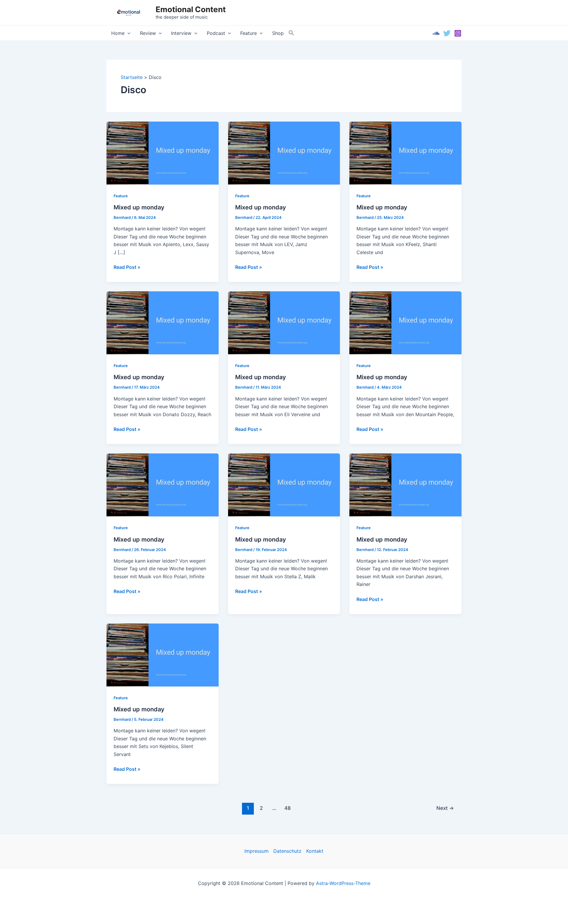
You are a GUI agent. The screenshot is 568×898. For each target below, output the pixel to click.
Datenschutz (287, 851)
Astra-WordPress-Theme (343, 883)
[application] (127, 33)
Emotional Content (191, 9)
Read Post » (127, 267)
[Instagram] (458, 33)
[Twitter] (447, 33)
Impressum (256, 851)
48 (287, 808)
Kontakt (314, 851)
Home (118, 33)
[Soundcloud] (436, 33)
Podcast (216, 33)
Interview (181, 33)
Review (148, 33)
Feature (248, 33)
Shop (278, 33)
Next (445, 808)
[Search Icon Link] (291, 33)
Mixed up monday (139, 207)
